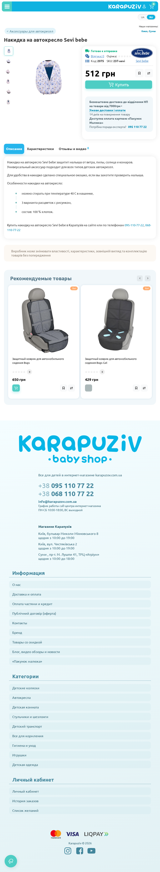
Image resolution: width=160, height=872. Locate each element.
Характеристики (40, 148)
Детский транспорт (27, 726)
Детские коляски (25, 688)
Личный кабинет (25, 791)
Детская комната (25, 707)
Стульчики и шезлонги (30, 716)
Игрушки (19, 755)
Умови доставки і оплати (107, 110)
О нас (16, 584)
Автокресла (21, 697)
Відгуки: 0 (97, 56)
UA (142, 17)
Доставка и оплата (26, 594)
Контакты (19, 623)
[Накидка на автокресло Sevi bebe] (46, 77)
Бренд (17, 632)
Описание (14, 148)
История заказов (25, 801)
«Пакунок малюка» (27, 661)
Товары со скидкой (27, 642)
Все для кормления (27, 736)
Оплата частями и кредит (32, 604)
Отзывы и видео (74, 148)
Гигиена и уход (24, 745)
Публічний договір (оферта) (34, 613)
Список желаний (25, 810)
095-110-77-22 (134, 225)
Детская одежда (25, 764)
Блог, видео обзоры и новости (36, 651)
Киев (144, 31)
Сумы (152, 31)
